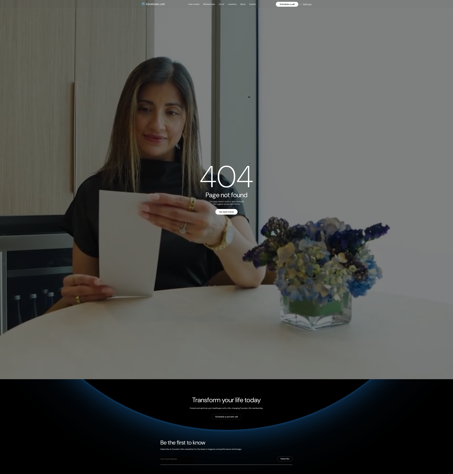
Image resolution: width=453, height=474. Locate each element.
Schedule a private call (226, 416)
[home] (154, 4)
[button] (194, 4)
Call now (307, 4)
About (242, 4)
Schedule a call (287, 4)
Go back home (226, 211)
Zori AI (221, 4)
